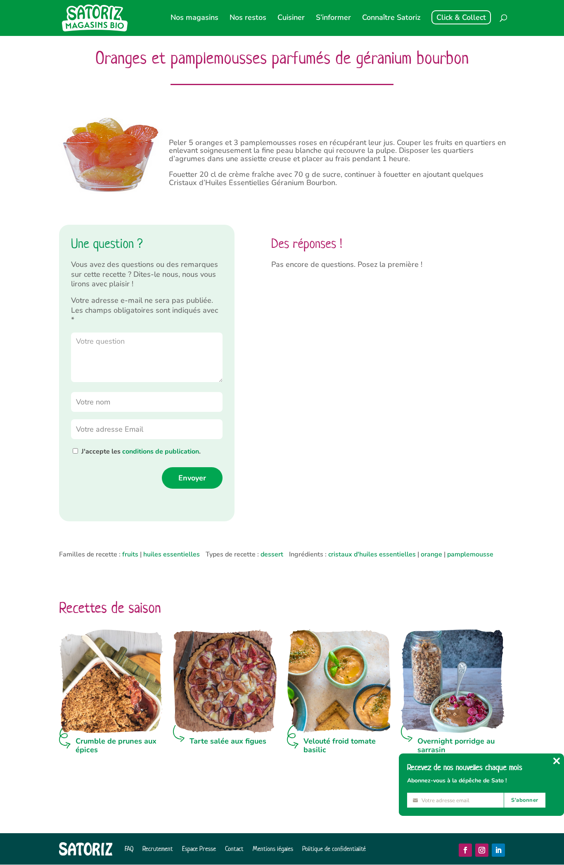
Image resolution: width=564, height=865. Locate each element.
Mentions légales (273, 848)
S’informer (333, 18)
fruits (130, 554)
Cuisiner (291, 18)
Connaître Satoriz (391, 18)
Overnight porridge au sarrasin (456, 745)
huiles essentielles (171, 554)
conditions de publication (160, 451)
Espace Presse (199, 848)
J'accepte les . (141, 451)
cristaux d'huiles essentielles (372, 554)
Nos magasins (194, 18)
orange (431, 554)
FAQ (129, 848)
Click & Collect (461, 17)
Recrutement (157, 848)
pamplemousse (470, 554)
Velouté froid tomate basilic (339, 745)
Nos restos (248, 18)
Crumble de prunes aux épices (116, 745)
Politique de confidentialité (334, 848)
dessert (272, 554)
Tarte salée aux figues (228, 741)
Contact (234, 848)
